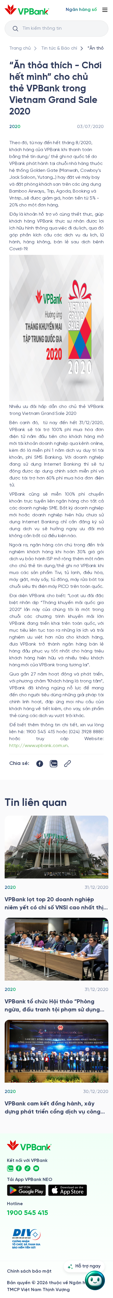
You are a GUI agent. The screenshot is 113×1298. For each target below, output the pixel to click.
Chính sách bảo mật (29, 1271)
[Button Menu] (104, 9)
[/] (27, 10)
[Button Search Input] (15, 28)
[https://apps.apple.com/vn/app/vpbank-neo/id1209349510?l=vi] (67, 1190)
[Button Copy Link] (67, 763)
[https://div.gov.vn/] (26, 1239)
